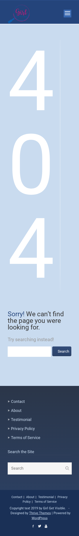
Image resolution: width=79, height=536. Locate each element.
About (16, 410)
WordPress (40, 518)
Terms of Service (25, 437)
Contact (18, 401)
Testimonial (21, 419)
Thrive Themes (40, 513)
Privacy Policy (23, 428)
